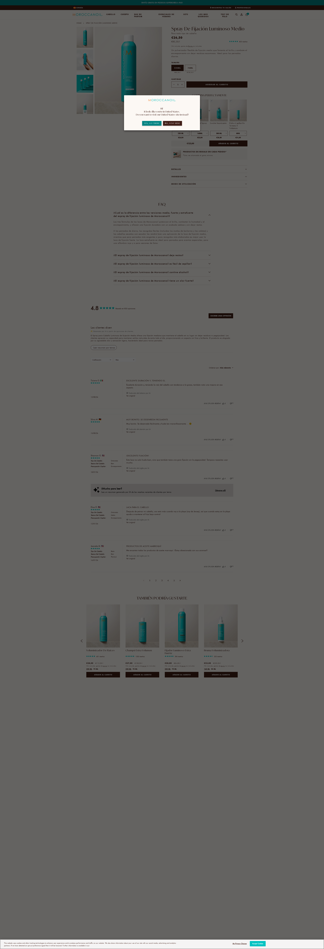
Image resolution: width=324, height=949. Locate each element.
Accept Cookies (257, 943)
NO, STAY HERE (172, 123)
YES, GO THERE (152, 123)
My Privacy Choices (240, 943)
